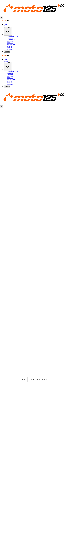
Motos (5, 24)
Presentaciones (11, 44)
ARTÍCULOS (7, 27)
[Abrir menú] (1, 17)
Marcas (6, 26)
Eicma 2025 (10, 41)
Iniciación (10, 43)
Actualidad (10, 38)
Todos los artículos (12, 36)
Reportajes (10, 49)
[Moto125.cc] (34, 15)
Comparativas (11, 39)
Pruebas (9, 46)
